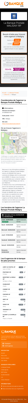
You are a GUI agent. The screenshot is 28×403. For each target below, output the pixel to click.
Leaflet (12, 153)
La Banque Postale (13, 92)
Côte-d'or (7, 94)
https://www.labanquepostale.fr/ (11, 123)
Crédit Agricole (4, 369)
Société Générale (5, 374)
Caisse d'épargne (5, 379)
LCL (2, 377)
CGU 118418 (4, 360)
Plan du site (4, 355)
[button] (14, 141)
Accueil (4, 92)
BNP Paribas (4, 372)
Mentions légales (5, 358)
